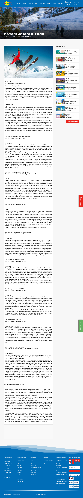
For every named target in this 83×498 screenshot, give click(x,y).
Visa (36, 3)
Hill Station (20, 470)
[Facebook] (73, 463)
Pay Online (7, 475)
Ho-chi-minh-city (35, 470)
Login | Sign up (68, 3)
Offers (54, 3)
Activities (42, 3)
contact (60, 3)
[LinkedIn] (70, 463)
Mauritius (33, 461)
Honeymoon (21, 481)
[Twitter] (73, 460)
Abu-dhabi (33, 465)
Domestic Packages (48, 460)
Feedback (7, 477)
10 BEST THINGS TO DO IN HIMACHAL (21, 36)
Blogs (9, 36)
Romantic (20, 467)
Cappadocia (33, 474)
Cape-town (33, 472)
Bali (32, 460)
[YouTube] (78, 460)
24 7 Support (8, 470)
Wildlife (19, 477)
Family (19, 474)
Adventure (20, 479)
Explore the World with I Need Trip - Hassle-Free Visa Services (61, 469)
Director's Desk (8, 463)
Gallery (6, 474)
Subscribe (74, 471)
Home (5, 36)
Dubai (32, 463)
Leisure (19, 461)
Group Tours (21, 460)
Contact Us (7, 461)
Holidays (30, 3)
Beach (19, 476)
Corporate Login (76, 3)
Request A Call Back (72, 121)
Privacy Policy (8, 472)
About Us (7, 468)
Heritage (20, 469)
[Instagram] (75, 460)
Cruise (19, 472)
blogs (48, 3)
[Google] (70, 460)
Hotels (24, 3)
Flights (18, 3)
